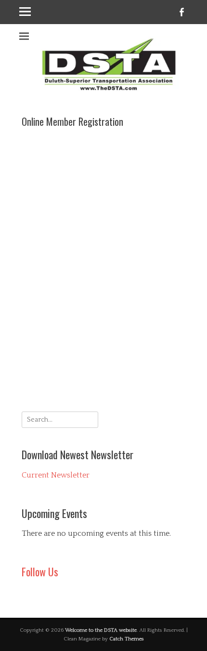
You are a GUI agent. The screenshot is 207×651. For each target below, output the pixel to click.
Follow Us (40, 571)
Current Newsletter (56, 475)
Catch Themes (126, 639)
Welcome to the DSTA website (101, 630)
